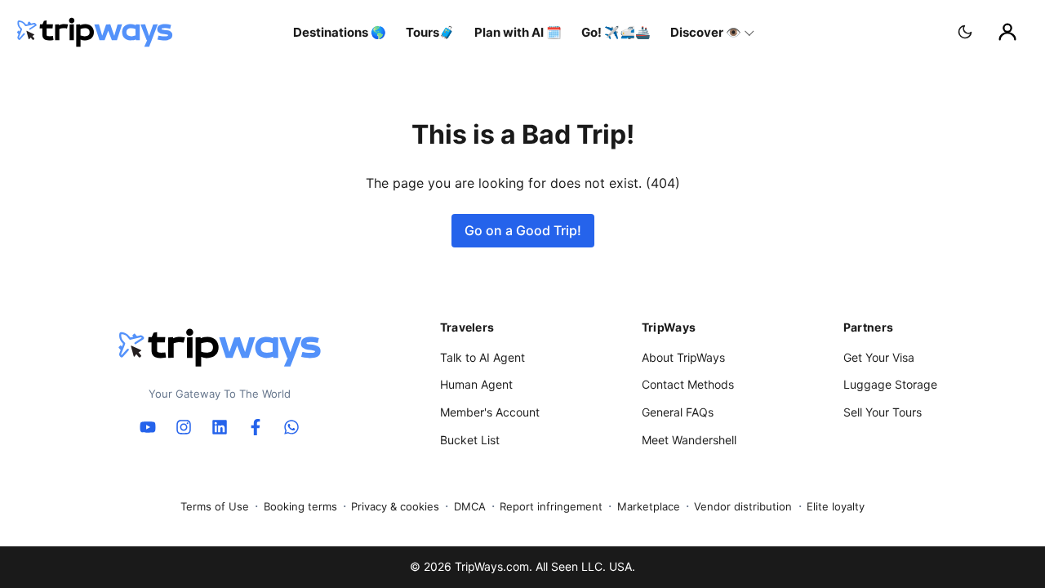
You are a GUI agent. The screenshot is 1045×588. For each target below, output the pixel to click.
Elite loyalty (836, 506)
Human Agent (476, 384)
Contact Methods (688, 384)
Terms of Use (214, 506)
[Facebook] (255, 427)
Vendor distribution (743, 506)
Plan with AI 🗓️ (518, 32)
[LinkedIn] (219, 427)
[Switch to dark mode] (965, 32)
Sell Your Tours (882, 412)
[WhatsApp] (291, 427)
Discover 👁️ (705, 32)
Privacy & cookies (395, 506)
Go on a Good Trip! (523, 230)
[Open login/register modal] (1007, 32)
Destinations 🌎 (339, 32)
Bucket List (470, 440)
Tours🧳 (430, 32)
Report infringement (551, 506)
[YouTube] (147, 427)
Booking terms (300, 506)
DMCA (470, 506)
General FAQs (678, 412)
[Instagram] (183, 427)
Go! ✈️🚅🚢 (616, 32)
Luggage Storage (890, 384)
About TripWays (683, 357)
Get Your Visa (878, 357)
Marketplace (648, 506)
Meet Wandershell (689, 440)
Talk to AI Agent (482, 357)
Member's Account (490, 412)
